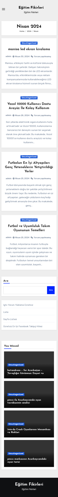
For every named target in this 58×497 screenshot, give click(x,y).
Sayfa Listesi (10, 319)
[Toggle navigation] (3, 9)
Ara (5, 281)
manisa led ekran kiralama (29, 49)
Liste (5, 312)
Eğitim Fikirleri (31, 8)
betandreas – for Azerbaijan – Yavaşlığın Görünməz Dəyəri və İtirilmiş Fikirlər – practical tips (25, 373)
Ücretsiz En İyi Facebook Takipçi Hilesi (22, 326)
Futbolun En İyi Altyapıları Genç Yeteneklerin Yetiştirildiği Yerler (29, 167)
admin (8, 56)
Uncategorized (29, 43)
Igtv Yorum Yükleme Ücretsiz (18, 305)
